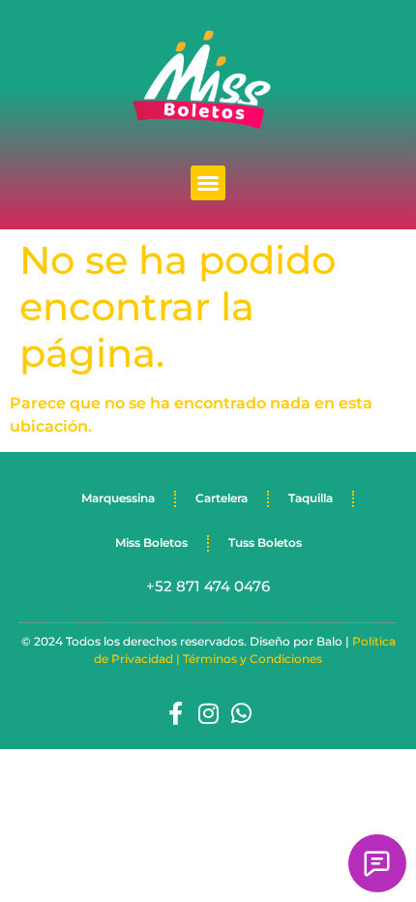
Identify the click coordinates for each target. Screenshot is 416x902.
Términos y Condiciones (252, 658)
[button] (208, 182)
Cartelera (221, 498)
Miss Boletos (151, 542)
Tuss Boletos (265, 542)
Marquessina (118, 498)
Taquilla (310, 498)
